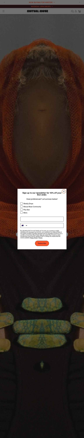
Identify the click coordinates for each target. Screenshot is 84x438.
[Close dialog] (64, 191)
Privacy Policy (34, 238)
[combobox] (24, 225)
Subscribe (42, 243)
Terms (40, 238)
